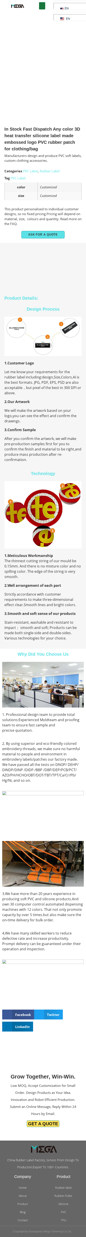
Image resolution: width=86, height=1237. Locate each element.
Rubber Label (50, 171)
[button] (42, 5)
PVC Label (30, 171)
